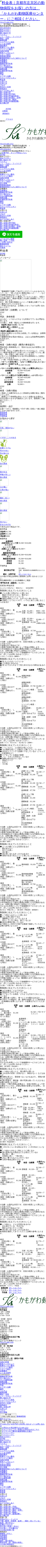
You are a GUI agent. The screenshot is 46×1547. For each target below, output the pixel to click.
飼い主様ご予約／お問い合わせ (8, 1415)
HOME (2, 155)
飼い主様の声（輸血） (9, 99)
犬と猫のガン (5, 1378)
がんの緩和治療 (6, 67)
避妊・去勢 (4, 38)
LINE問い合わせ (25, 1424)
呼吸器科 (3, 1539)
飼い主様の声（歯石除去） (10, 1508)
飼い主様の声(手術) (7, 94)
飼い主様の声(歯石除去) (9, 96)
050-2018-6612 (5, 28)
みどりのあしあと (7, 90)
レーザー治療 (5, 76)
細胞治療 (3, 69)
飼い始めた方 (5, 33)
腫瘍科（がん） (6, 1533)
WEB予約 (14, 1424)
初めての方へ (5, 29)
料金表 (2, 80)
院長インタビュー (7, 53)
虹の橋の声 (4, 103)
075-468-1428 (6, 1342)
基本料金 (3, 412)
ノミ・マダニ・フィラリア (10, 37)
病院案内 (3, 46)
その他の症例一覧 (7, 1530)
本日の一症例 (5, 87)
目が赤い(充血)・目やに (9, 1526)
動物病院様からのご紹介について (13, 58)
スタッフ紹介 (5, 55)
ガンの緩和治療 (6, 1380)
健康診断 (3, 40)
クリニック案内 (6, 49)
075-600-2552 (6, 22)
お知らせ (3, 81)
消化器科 (3, 1537)
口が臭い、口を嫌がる (9, 1528)
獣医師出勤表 (5, 56)
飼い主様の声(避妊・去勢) (10, 98)
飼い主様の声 (5, 92)
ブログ (2, 85)
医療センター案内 (7, 47)
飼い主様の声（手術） (9, 1507)
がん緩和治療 (5, 1478)
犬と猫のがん (5, 65)
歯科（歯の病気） (7, 1541)
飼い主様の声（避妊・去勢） (11, 1510)
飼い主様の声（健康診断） (10, 1514)
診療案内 (3, 60)
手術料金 (3, 416)
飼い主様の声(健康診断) (9, 101)
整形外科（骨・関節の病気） (11, 1542)
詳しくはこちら (25, 574)
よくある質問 (5, 44)
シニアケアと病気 (7, 42)
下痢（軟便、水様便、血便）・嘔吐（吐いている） (20, 1521)
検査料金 (3, 414)
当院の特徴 (4, 51)
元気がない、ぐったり (9, 1519)
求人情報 (3, 183)
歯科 (2, 73)
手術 (2, 74)
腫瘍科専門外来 (6, 64)
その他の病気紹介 (7, 1544)
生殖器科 (3, 1535)
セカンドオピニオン (8, 78)
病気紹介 (3, 89)
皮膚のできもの (6, 1524)
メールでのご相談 (7, 239)
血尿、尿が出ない (7, 1523)
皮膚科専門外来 (6, 71)
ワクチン (3, 35)
